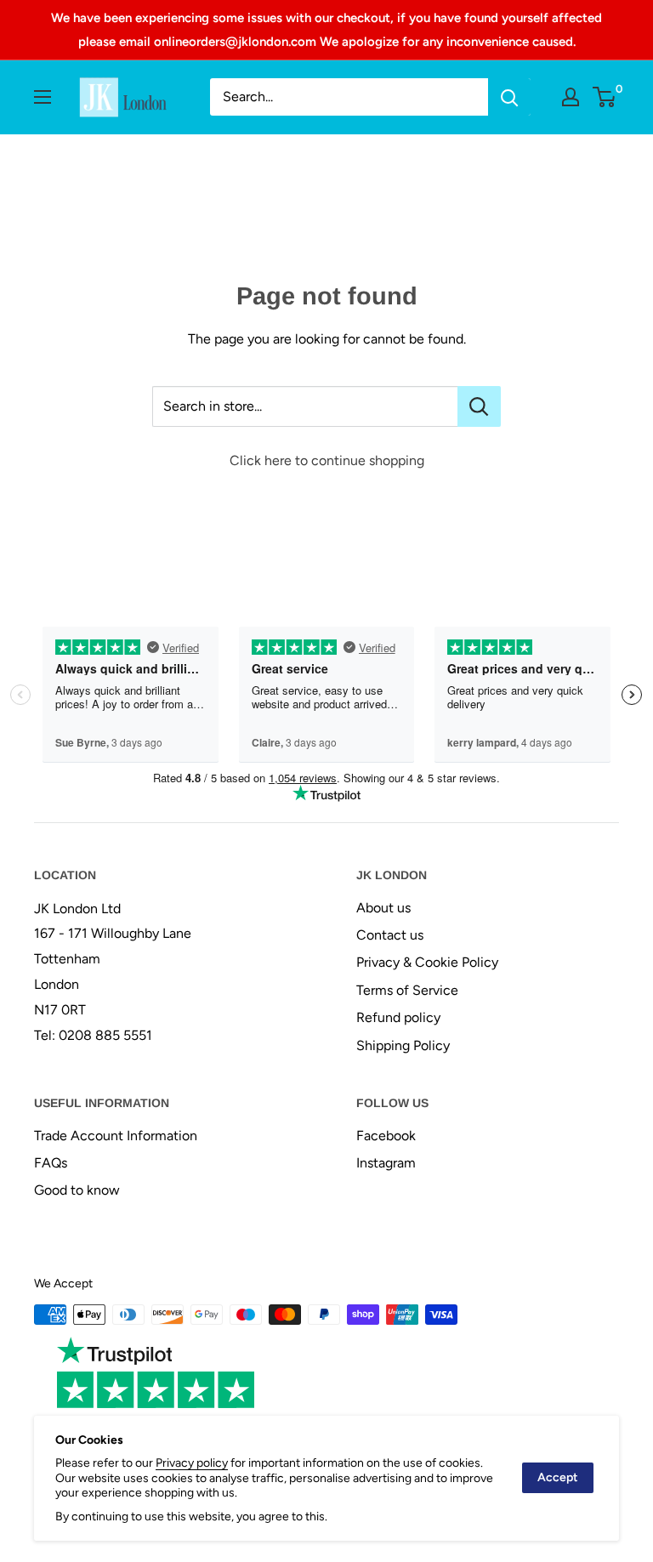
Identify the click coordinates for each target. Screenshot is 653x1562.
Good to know (77, 1190)
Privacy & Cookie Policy (427, 962)
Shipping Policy (403, 1045)
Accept (557, 1477)
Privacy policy (192, 1463)
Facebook (386, 1135)
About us (383, 908)
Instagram (386, 1163)
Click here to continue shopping (327, 460)
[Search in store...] (479, 406)
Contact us (389, 935)
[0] (605, 97)
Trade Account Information (115, 1135)
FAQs (50, 1163)
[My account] (570, 97)
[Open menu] (42, 97)
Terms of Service (407, 990)
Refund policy (398, 1017)
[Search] (509, 97)
